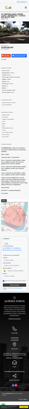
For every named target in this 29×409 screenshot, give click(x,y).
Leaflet (16, 231)
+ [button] (3, 204)
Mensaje (5, 273)
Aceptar (23, 406)
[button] (26, 32)
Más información (10, 407)
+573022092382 (7, 248)
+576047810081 (17, 248)
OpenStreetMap (24, 231)
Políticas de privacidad (15, 318)
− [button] (3, 206)
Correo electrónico (7, 263)
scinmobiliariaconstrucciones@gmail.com (13, 250)
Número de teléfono (7, 268)
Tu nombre (5, 257)
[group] (14, 32)
